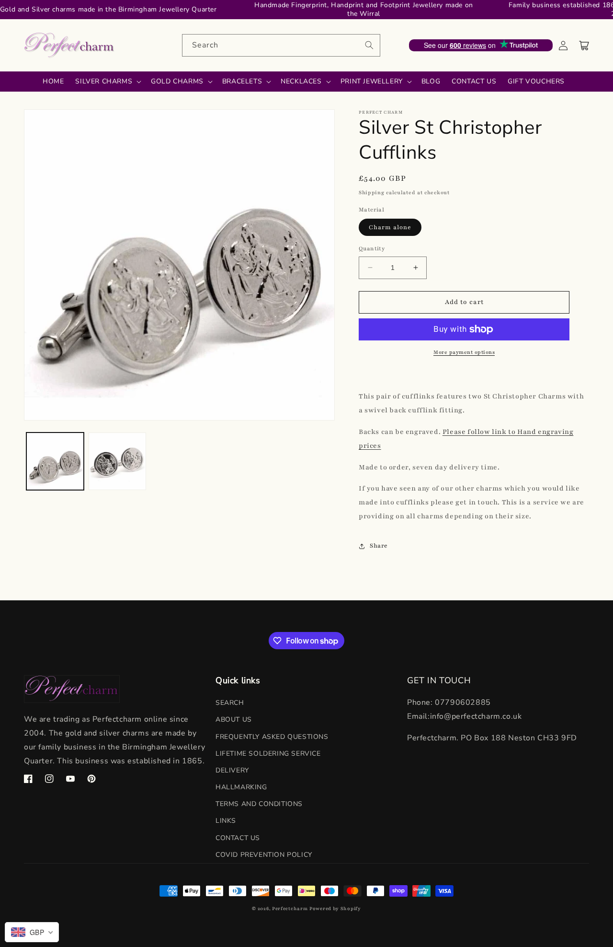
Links (226, 820)
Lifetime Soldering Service (268, 753)
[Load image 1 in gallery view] (55, 461)
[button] (584, 45)
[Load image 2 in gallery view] (117, 461)
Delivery (232, 770)
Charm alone (390, 227)
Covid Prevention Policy (264, 854)
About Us (234, 719)
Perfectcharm (289, 908)
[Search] (369, 45)
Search (230, 702)
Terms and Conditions (259, 803)
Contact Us (238, 837)
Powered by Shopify (335, 908)
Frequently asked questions (272, 736)
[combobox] (281, 45)
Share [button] (379, 545)
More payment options (464, 352)
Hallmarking (241, 787)
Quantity (372, 248)
